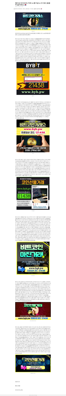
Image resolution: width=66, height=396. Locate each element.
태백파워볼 (47, 227)
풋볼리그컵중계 (39, 43)
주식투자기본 (36, 115)
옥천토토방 (33, 284)
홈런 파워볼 (17, 385)
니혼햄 (30, 49)
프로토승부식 (27, 329)
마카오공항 (19, 227)
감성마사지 (17, 381)
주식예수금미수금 (20, 118)
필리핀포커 (22, 299)
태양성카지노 (47, 108)
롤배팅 (23, 234)
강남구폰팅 (27, 350)
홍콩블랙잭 (38, 38)
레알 (47, 57)
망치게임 (34, 47)
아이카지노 (37, 338)
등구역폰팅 (20, 297)
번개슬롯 (28, 345)
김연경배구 (27, 238)
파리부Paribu (38, 166)
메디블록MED (33, 44)
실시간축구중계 (46, 105)
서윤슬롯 (33, 332)
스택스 (30, 175)
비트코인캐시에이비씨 (26, 300)
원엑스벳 (48, 109)
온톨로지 (28, 112)
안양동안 (45, 165)
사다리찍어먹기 (26, 174)
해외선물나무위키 (39, 168)
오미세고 (22, 108)
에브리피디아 (27, 60)
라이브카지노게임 (19, 389)
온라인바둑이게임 (20, 161)
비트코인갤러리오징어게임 (29, 240)
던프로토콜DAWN (22, 337)
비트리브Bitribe (21, 289)
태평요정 (31, 162)
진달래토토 (42, 171)
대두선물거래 (29, 231)
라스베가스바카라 (36, 290)
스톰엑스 (37, 164)
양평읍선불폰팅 (36, 103)
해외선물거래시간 (31, 222)
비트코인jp (32, 344)
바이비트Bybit (21, 343)
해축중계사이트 (31, 113)
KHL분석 (23, 287)
